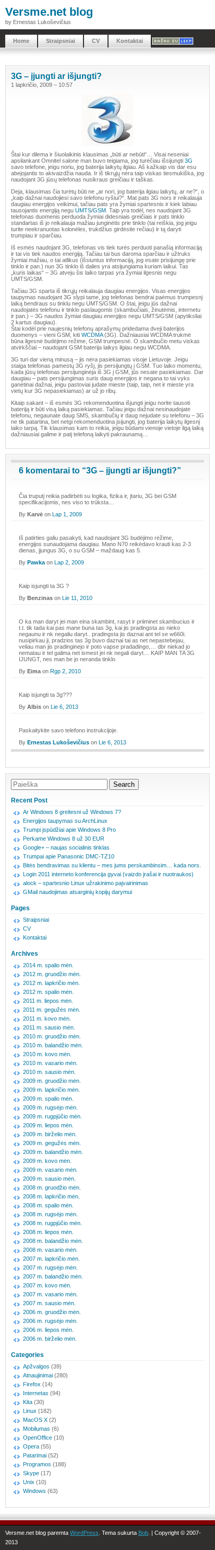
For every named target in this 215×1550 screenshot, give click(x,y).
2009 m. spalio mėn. (48, 1098)
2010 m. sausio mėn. (49, 1072)
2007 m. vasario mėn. (50, 1294)
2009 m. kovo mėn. (47, 1161)
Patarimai (34, 1455)
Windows (34, 1491)
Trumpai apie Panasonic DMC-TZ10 (68, 856)
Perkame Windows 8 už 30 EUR (63, 838)
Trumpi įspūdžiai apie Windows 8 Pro (69, 830)
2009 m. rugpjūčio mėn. (52, 1116)
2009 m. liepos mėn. (48, 1125)
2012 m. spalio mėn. (48, 992)
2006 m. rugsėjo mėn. (50, 1321)
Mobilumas (36, 1428)
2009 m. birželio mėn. (50, 1134)
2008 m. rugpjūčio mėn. (52, 1223)
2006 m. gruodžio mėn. (52, 1312)
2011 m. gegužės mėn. (51, 1009)
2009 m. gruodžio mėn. (52, 1081)
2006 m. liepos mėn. (48, 1330)
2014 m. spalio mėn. (48, 965)
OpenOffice (37, 1437)
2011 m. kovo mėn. (47, 1018)
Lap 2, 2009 (69, 562)
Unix (28, 1482)
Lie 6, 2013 (64, 707)
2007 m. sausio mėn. (49, 1303)
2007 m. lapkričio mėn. (51, 1258)
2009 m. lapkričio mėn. (51, 1090)
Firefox (32, 1384)
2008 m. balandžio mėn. (53, 1241)
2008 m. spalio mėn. (48, 1205)
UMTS (83, 210)
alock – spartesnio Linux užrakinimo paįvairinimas (85, 883)
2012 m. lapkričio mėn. (51, 983)
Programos (37, 1464)
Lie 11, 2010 (77, 598)
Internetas (36, 1393)
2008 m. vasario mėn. (50, 1250)
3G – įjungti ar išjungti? (56, 76)
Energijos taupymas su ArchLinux (65, 821)
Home (21, 41)
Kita (27, 1402)
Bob (143, 1533)
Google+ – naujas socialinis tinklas (66, 847)
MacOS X (35, 1420)
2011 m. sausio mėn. (49, 1027)
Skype (31, 1473)
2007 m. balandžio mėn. (53, 1276)
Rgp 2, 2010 (65, 671)
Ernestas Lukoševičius (58, 742)
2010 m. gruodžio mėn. (52, 1036)
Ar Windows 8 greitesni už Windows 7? (72, 812)
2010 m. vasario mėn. (50, 1063)
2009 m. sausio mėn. (49, 1178)
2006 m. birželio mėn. (50, 1339)
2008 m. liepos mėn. (48, 1232)
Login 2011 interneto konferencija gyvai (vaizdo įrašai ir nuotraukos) (108, 874)
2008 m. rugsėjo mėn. (50, 1214)
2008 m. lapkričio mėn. (51, 1196)
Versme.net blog (49, 11)
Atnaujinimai (38, 1375)
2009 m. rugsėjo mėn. (50, 1107)
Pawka (36, 562)
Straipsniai (60, 41)
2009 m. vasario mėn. (50, 1170)
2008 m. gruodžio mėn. (52, 1187)
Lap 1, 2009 (67, 514)
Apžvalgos (36, 1366)
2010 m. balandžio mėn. (53, 1045)
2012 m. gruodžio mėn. (52, 974)
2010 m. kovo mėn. (47, 1054)
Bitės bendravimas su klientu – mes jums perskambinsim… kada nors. (112, 865)
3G (189, 160)
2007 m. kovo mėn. (47, 1285)
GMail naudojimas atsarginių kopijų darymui (77, 892)
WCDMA (92, 335)
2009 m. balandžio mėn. (53, 1152)
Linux (30, 1411)
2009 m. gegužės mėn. (52, 1143)
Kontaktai (129, 41)
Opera (31, 1446)
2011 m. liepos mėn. (48, 1001)
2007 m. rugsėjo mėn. (50, 1267)
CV (96, 41)
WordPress (84, 1533)
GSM (99, 210)
